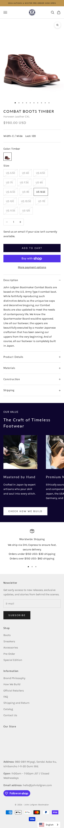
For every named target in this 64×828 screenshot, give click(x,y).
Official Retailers (13, 690)
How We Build (11, 684)
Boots (7, 635)
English (50, 824)
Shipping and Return (16, 702)
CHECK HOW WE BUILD (25, 511)
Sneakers (9, 641)
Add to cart (32, 248)
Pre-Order (9, 653)
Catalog (8, 709)
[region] (32, 545)
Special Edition (12, 660)
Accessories (10, 647)
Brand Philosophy (14, 678)
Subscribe (16, 615)
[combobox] (49, 824)
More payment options (32, 267)
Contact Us (10, 715)
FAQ (5, 696)
